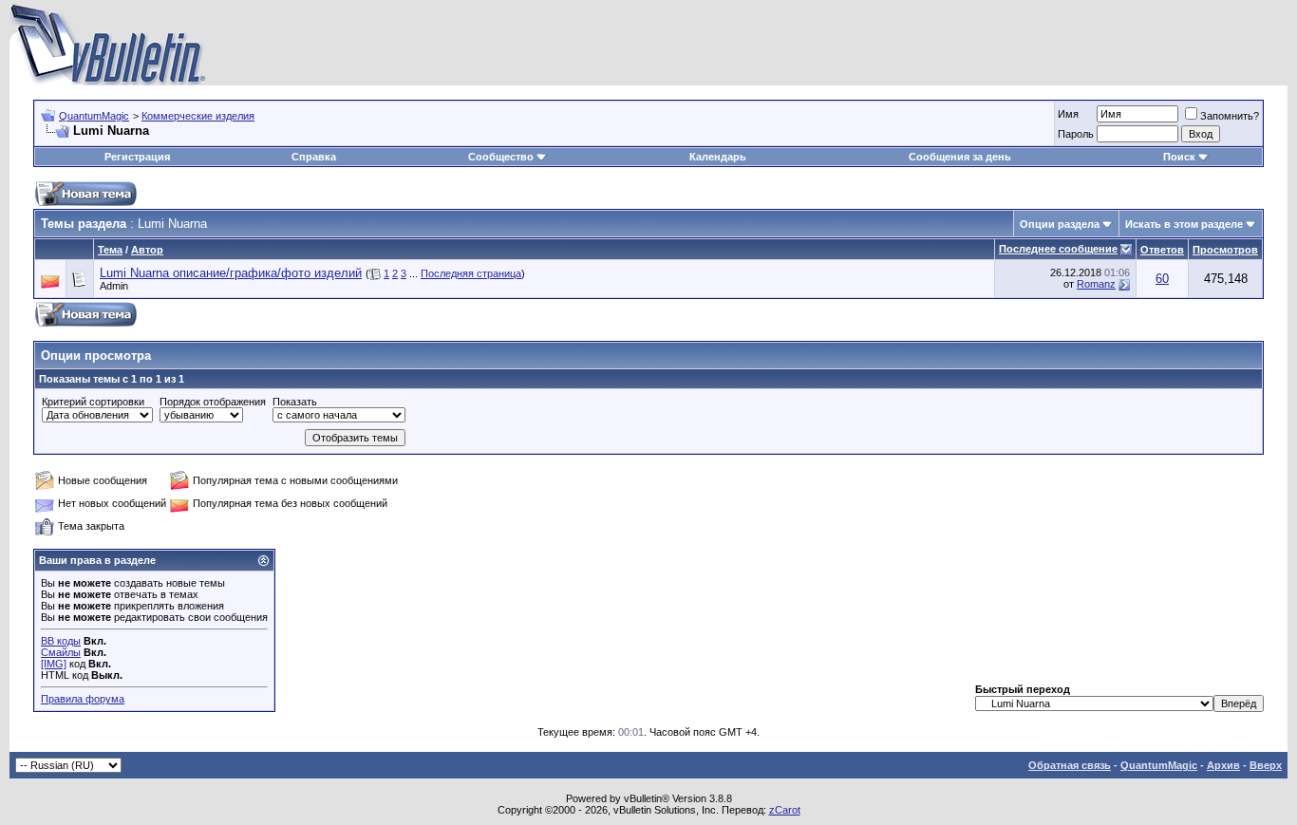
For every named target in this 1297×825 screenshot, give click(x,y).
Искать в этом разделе (1184, 224)
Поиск (1179, 156)
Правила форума (82, 698)
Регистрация (137, 156)
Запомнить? (1229, 116)
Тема (110, 249)
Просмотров (1225, 249)
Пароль (1076, 134)
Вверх (1266, 765)
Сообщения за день (960, 156)
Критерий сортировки (93, 401)
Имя (1068, 114)
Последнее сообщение (1058, 248)
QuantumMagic (94, 116)
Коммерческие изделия (197, 116)
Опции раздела (1060, 224)
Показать (295, 401)
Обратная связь (1069, 765)
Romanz (1096, 284)
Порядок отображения (213, 401)
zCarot (784, 810)
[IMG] (53, 663)
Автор (147, 249)
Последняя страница (471, 273)
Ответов (1162, 249)
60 (1162, 279)
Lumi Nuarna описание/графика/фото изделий (231, 273)
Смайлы (61, 652)
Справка (313, 156)
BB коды (61, 641)
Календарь (717, 156)
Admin (114, 285)
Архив (1223, 765)
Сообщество (501, 156)
